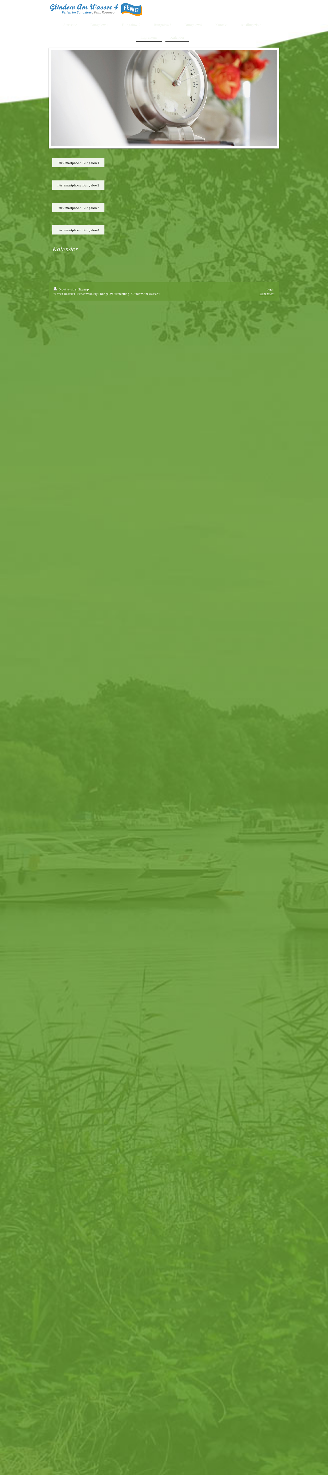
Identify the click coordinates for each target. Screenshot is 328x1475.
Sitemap (83, 289)
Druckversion (67, 289)
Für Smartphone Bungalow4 (78, 230)
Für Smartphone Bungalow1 (78, 162)
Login (270, 289)
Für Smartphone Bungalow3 (78, 207)
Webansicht (266, 293)
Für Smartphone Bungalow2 (78, 185)
